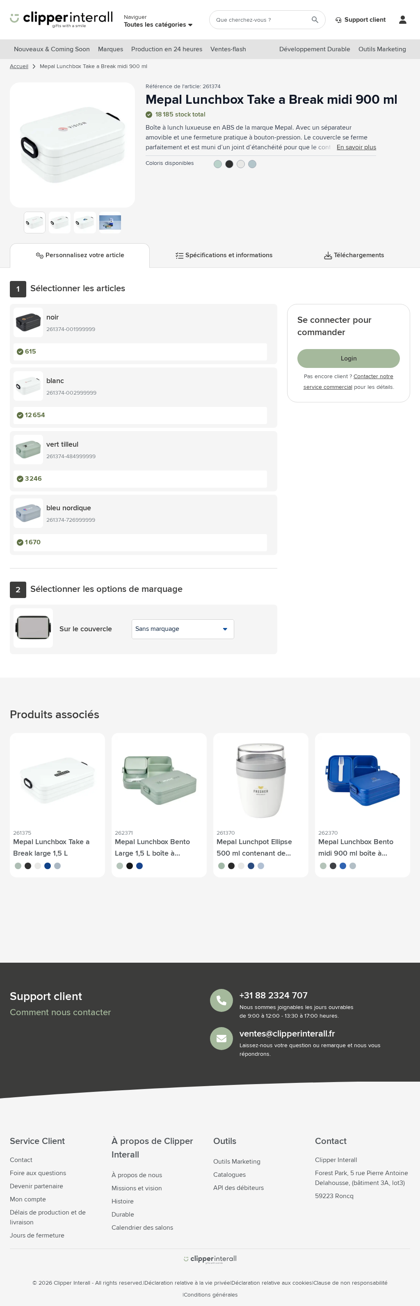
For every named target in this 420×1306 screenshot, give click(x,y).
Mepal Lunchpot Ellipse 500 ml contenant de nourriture (254, 853)
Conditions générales (211, 1295)
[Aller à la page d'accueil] (61, 19)
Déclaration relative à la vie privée (187, 1283)
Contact (21, 1160)
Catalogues (229, 1174)
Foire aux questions (38, 1173)
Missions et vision (137, 1188)
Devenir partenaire (36, 1186)
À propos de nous (137, 1175)
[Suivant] (127, 148)
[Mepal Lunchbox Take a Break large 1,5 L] (57, 780)
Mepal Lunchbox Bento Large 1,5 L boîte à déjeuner (152, 853)
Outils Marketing (236, 1161)
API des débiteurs (238, 1188)
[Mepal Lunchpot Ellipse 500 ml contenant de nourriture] (261, 780)
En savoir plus (356, 147)
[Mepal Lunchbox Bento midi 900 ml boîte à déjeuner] (362, 780)
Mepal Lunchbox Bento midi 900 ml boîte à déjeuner (355, 853)
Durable (123, 1214)
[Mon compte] (403, 20)
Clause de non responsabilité (350, 1283)
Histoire (123, 1201)
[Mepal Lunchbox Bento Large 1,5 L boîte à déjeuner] (159, 780)
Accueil (19, 66)
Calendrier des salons (142, 1227)
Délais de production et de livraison (48, 1217)
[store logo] (210, 1260)
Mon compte (28, 1199)
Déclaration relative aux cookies (271, 1283)
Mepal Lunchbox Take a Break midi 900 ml (93, 66)
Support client (364, 19)
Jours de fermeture (37, 1235)
